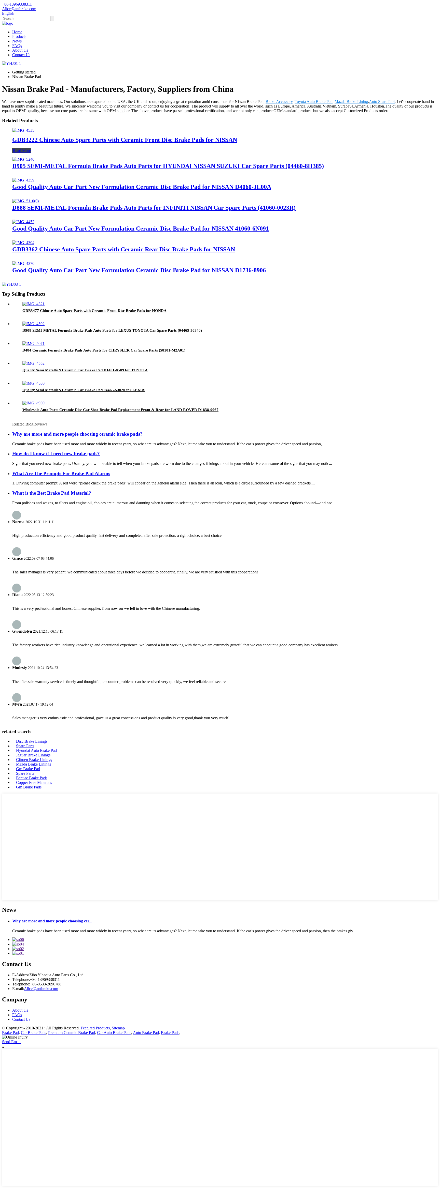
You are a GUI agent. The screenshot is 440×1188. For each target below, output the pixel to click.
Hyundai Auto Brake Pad (36, 750)
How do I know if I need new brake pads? (56, 453)
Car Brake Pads (33, 1032)
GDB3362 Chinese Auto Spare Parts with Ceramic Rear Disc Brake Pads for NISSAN (123, 249)
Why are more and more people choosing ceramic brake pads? (77, 434)
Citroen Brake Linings (34, 759)
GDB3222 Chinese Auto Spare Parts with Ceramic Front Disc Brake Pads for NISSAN (124, 139)
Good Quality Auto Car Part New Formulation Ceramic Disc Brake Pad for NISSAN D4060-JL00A (141, 187)
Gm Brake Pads (29, 787)
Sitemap (118, 1028)
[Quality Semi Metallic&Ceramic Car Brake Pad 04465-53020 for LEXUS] (33, 383)
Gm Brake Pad (28, 769)
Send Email (11, 1042)
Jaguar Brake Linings (33, 755)
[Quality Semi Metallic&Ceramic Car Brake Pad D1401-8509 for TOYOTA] (33, 363)
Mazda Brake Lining (351, 101)
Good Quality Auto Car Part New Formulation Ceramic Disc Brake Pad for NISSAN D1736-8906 (139, 270)
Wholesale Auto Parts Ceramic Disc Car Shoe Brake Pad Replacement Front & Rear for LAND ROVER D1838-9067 (120, 410)
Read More (22, 150)
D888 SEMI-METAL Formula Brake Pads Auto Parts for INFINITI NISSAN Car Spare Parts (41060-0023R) (154, 207)
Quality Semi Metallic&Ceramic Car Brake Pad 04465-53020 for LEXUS (83, 390)
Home (17, 32)
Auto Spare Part (382, 101)
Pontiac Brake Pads (31, 778)
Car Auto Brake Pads (114, 1032)
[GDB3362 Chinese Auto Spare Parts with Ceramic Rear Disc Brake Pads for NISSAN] (23, 242)
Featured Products (95, 1028)
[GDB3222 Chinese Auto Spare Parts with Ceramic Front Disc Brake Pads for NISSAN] (23, 130)
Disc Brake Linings (31, 741)
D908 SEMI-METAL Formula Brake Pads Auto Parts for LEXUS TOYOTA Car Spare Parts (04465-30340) (112, 330)
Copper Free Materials (34, 782)
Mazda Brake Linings (33, 764)
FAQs (17, 45)
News (17, 41)
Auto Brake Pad (146, 1032)
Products (19, 36)
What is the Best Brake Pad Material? (51, 493)
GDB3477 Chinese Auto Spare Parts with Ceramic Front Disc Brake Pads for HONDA (94, 311)
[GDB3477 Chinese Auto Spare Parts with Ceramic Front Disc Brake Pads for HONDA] (33, 304)
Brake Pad (10, 1032)
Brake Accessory (279, 101)
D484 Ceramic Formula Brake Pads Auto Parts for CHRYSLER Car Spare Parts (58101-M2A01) (103, 350)
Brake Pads (170, 1032)
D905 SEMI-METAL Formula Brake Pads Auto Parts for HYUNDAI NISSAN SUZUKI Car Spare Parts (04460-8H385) (168, 166)
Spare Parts (25, 746)
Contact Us (21, 55)
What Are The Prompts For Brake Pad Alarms (61, 473)
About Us (20, 50)
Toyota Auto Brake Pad (314, 101)
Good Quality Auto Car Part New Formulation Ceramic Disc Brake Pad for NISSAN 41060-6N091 (140, 228)
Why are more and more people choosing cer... (52, 921)
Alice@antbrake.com (41, 988)
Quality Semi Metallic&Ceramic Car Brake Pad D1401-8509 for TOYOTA (85, 370)
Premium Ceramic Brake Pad (71, 1032)
